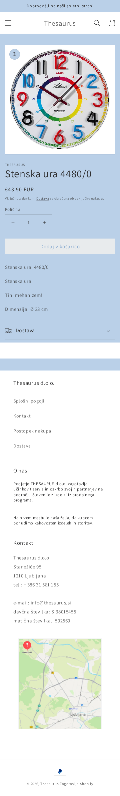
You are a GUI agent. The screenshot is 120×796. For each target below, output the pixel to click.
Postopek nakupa (32, 431)
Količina (12, 209)
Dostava (42, 198)
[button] (8, 23)
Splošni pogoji (28, 401)
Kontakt (22, 416)
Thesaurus (49, 783)
